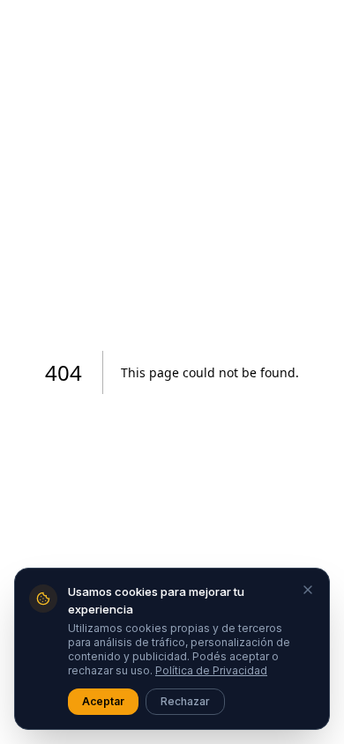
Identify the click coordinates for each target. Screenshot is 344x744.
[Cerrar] (308, 590)
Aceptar (103, 701)
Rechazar (185, 701)
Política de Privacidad (211, 670)
